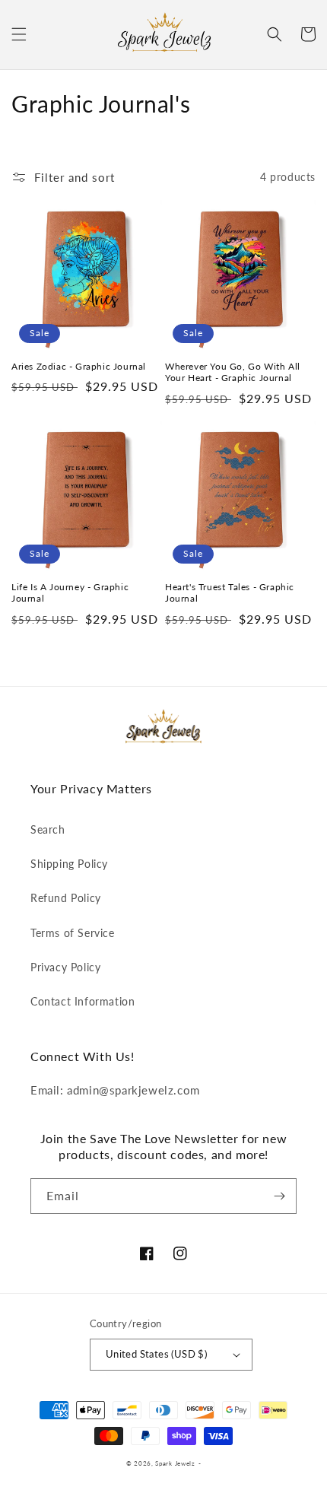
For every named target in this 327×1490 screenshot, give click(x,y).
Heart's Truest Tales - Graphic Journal (229, 593)
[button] (19, 34)
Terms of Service (72, 932)
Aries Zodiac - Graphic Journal (78, 366)
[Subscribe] (279, 1196)
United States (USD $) (156, 1354)
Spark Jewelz (175, 1463)
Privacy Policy (65, 967)
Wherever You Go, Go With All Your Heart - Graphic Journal (232, 372)
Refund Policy (65, 897)
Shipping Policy (69, 863)
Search (47, 829)
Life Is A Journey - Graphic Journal (70, 593)
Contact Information (82, 1001)
